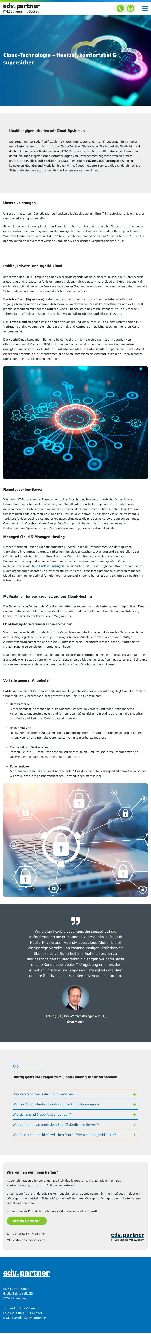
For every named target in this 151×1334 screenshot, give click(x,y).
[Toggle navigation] (145, 8)
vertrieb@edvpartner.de (29, 1240)
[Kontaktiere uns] (120, 8)
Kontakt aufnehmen (26, 1221)
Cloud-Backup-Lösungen (47, 566)
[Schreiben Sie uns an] (130, 8)
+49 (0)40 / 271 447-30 (29, 1234)
